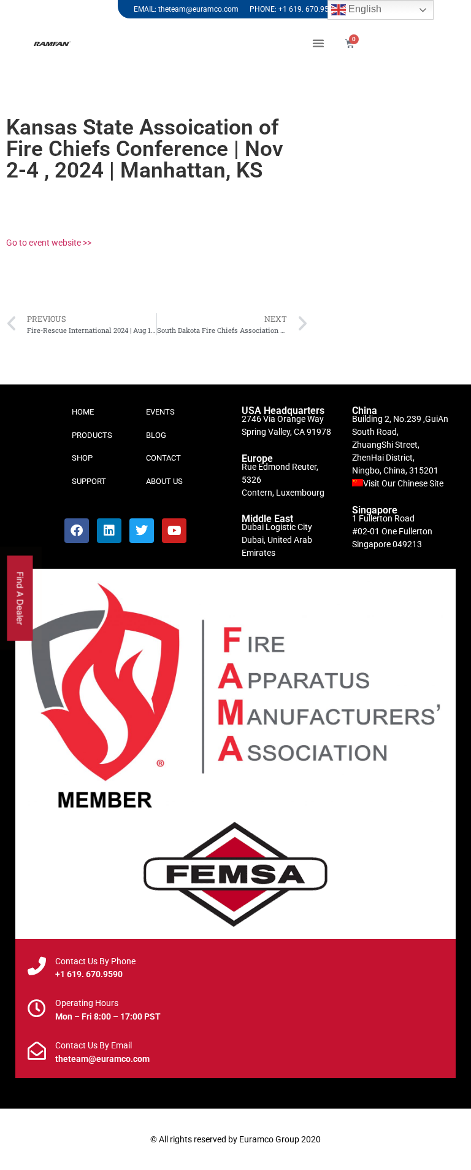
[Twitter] (141, 530)
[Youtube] (174, 530)
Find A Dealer (20, 598)
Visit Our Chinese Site (403, 483)
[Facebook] (76, 530)
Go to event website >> (48, 243)
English (363, 9)
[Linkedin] (109, 530)
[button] (318, 43)
